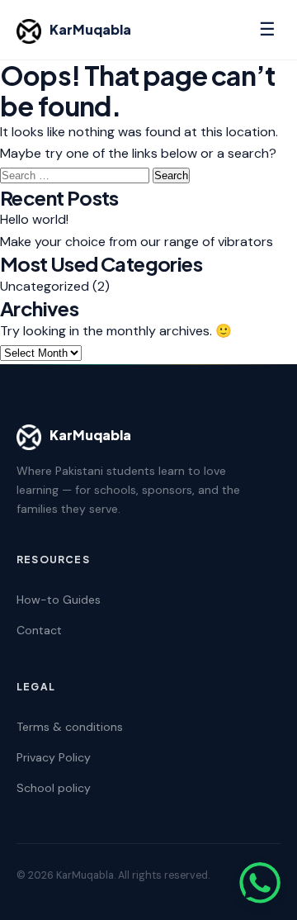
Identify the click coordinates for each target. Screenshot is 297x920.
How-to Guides (58, 599)
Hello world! (34, 219)
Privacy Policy (53, 757)
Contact (39, 630)
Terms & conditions (69, 726)
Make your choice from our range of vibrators (136, 241)
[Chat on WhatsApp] (259, 882)
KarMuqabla (90, 29)
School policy (53, 787)
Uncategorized (44, 286)
